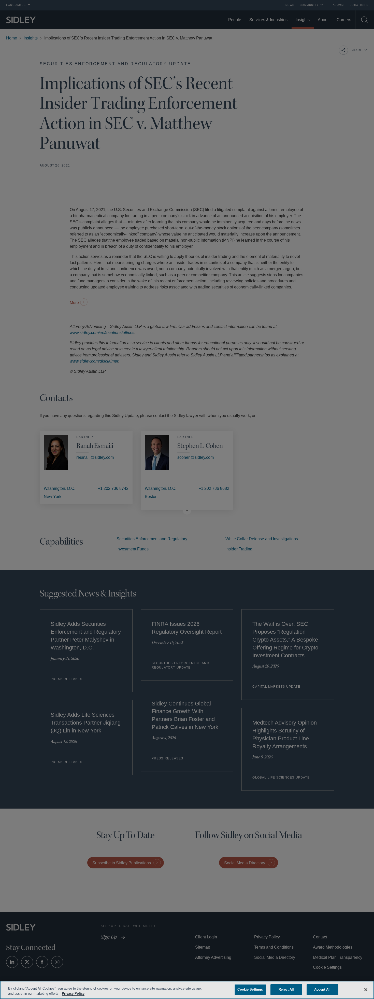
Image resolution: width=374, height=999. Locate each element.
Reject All (286, 989)
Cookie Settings (250, 989)
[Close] (365, 989)
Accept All (322, 989)
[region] (187, 990)
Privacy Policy (84, 993)
